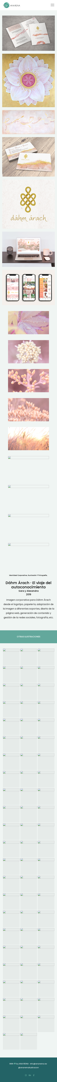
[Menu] (51, 5)
